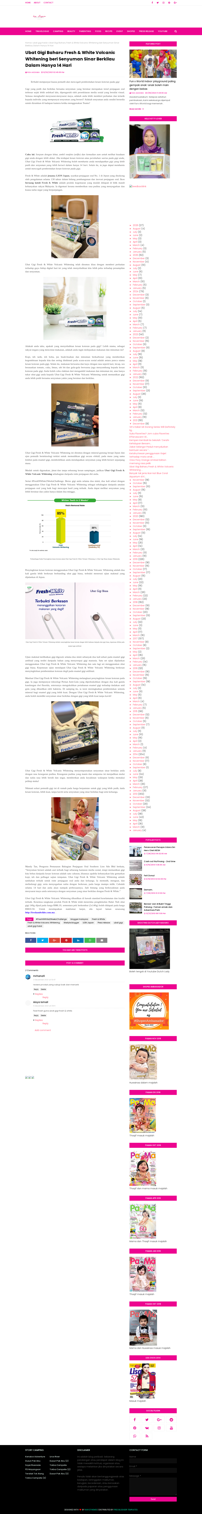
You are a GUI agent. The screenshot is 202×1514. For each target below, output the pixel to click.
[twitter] (158, 2)
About (37, 2)
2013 (135, 793)
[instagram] (163, 2)
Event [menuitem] (119, 31)
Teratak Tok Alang (34, 1473)
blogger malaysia (79, 919)
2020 (135, 516)
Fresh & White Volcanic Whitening (44, 922)
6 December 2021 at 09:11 (44, 1006)
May (135, 238)
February (138, 248)
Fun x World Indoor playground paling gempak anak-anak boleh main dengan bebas (152, 85)
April (135, 241)
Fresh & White (98, 919)
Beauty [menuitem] (71, 31)
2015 (135, 711)
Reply (36, 989)
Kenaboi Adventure (35, 1456)
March (136, 245)
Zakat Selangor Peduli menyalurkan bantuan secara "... (148, 448)
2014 (135, 754)
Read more (135, 109)
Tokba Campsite (58, 1465)
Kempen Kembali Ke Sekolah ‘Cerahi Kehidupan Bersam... (149, 442)
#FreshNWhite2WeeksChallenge (51, 919)
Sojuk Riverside (33, 1465)
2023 (135, 334)
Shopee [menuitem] (131, 31)
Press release (104, 922)
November (138, 261)
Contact (48, 2)
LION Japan (88, 922)
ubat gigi (118, 922)
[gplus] (175, 2)
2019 (135, 559)
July (135, 231)
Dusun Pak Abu (32, 1460)
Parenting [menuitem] (85, 31)
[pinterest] (169, 2)
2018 (135, 602)
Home (28, 2)
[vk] (147, 1428)
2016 (135, 668)
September (139, 304)
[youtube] (171, 1428)
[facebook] (152, 2)
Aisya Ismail (40, 1002)
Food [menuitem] (98, 31)
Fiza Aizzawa (33, 72)
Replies (39, 994)
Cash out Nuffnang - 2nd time (159, 861)
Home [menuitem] (28, 31)
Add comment (43, 1030)
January (137, 251)
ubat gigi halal (40, 42)
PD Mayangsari (33, 1469)
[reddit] (171, 1419)
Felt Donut (149, 875)
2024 (135, 291)
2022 (135, 377)
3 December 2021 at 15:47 (44, 979)
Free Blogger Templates (126, 1509)
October (137, 301)
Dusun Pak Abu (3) (59, 1473)
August (137, 228)
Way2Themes (91, 1509)
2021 (135, 420)
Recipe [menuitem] (108, 31)
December (139, 258)
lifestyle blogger (71, 922)
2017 (135, 638)
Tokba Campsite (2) (60, 1469)
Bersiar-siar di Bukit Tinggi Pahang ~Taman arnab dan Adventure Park (158, 907)
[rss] (147, 1436)
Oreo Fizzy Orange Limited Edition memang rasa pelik (147, 461)
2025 (135, 255)
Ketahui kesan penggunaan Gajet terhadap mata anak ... (147, 455)
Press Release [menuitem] (146, 31)
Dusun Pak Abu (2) (59, 1460)
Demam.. (148, 889)
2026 (135, 225)
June (135, 235)
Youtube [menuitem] (162, 31)
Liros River (55, 1456)
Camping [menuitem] (58, 31)
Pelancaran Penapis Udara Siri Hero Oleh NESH (159, 849)
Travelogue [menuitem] (42, 31)
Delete (43, 989)
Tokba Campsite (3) (35, 1477)
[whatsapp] (134, 1436)
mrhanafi (39, 976)
